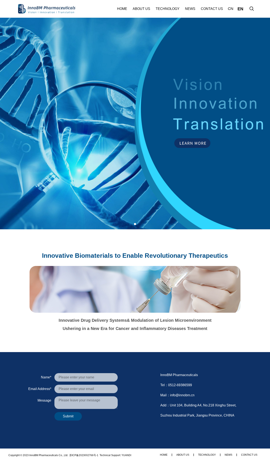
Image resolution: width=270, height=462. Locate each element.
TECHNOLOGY (168, 9)
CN (230, 9)
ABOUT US (141, 9)
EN (240, 9)
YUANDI (126, 455)
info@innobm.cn (182, 395)
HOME (122, 9)
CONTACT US (212, 9)
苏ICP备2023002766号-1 (83, 455)
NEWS (190, 9)
